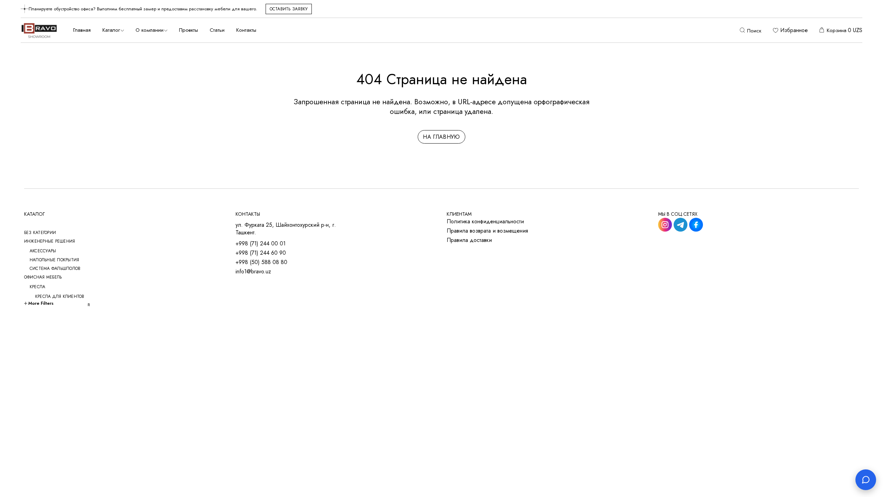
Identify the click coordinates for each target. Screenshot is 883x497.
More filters (40, 303)
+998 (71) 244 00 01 (261, 243)
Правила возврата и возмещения (487, 231)
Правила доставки (469, 240)
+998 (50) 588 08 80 (261, 262)
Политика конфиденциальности (485, 221)
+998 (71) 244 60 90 (261, 253)
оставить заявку (289, 9)
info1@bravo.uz (253, 271)
